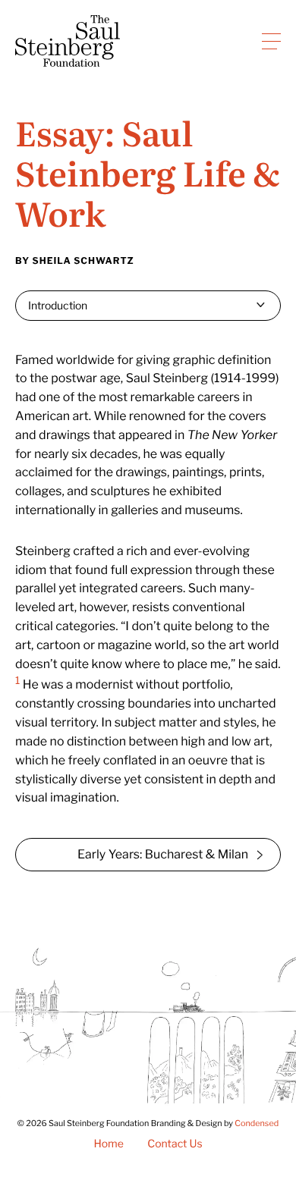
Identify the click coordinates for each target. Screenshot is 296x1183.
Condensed (257, 1123)
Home (108, 1144)
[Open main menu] (271, 41)
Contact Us (174, 1144)
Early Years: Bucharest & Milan (162, 854)
